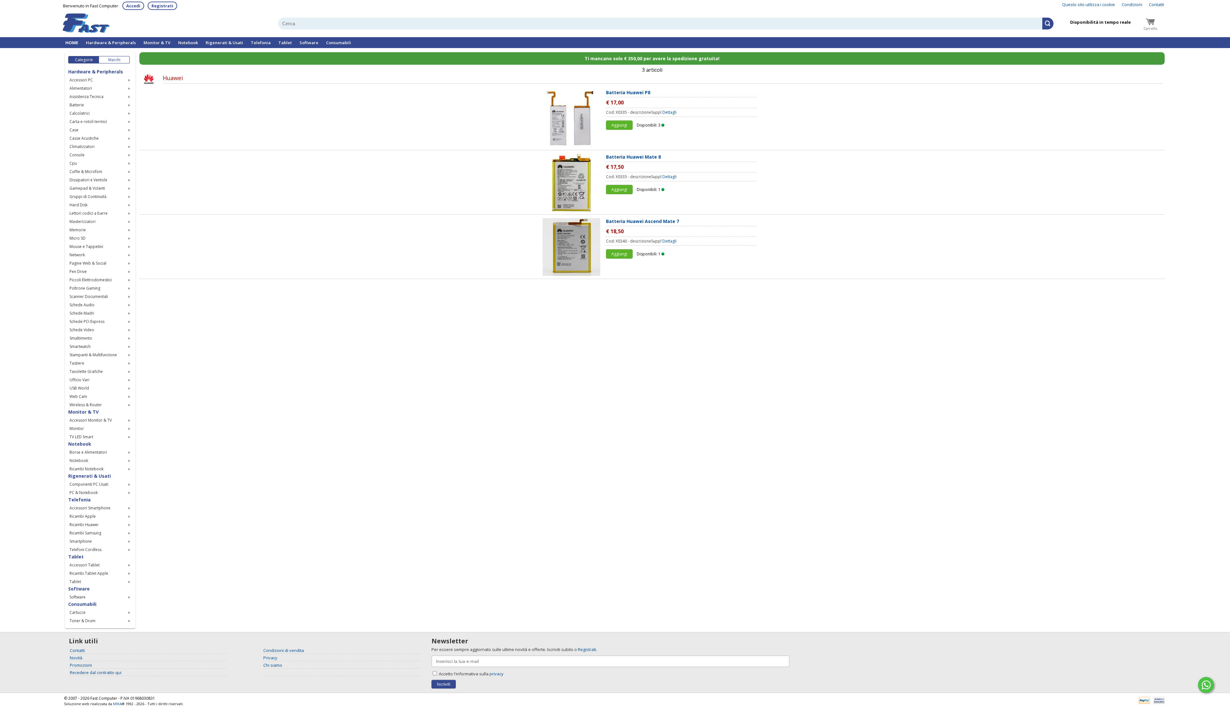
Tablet (285, 42)
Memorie (78, 230)
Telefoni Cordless (86, 549)
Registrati (162, 6)
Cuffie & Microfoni (86, 171)
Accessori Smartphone (90, 508)
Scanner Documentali (89, 296)
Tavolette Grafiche (86, 371)
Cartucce (78, 612)
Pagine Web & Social (88, 263)
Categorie (84, 59)
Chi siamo (272, 665)
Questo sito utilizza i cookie (1088, 4)
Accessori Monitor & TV (91, 420)
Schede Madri (82, 313)
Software (308, 42)
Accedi (133, 6)
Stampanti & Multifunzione (93, 355)
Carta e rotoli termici (88, 121)
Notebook (188, 42)
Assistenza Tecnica (86, 96)
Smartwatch (80, 346)
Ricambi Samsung (85, 533)
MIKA (117, 703)
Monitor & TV (157, 42)
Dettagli (669, 112)
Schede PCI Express (87, 321)
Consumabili (338, 42)
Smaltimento (81, 338)
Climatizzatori (82, 146)
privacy (496, 674)
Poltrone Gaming (85, 288)
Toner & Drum (82, 620)
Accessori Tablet (85, 565)
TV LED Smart (81, 437)
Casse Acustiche (84, 138)
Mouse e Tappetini (86, 246)
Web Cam (78, 396)
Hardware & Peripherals (111, 42)
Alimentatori (81, 88)
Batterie (77, 105)
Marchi (114, 59)
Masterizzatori (82, 221)
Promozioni (81, 665)
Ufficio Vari (79, 380)
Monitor (77, 428)
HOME (71, 42)
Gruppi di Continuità (88, 196)
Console (77, 155)
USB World (79, 388)
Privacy (270, 658)
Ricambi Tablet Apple (89, 573)
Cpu (73, 163)
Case (74, 130)
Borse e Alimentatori (88, 452)
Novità (76, 658)
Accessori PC (81, 80)
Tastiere (77, 363)
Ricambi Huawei (84, 524)
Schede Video (82, 330)
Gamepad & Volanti (87, 188)
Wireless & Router (86, 405)
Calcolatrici (80, 113)
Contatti (1156, 4)
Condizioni (1132, 4)
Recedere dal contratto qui (95, 672)
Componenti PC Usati (89, 484)
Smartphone (81, 541)
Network (77, 255)
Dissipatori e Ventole (88, 180)
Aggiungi (619, 125)
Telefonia (261, 42)
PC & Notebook (84, 492)
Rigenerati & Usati (224, 42)
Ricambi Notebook (86, 469)
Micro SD (78, 238)
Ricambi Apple (83, 516)
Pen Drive (78, 271)
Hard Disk (78, 205)
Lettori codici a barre (89, 213)
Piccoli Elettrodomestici (91, 280)
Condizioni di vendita (283, 650)
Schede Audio (82, 305)
